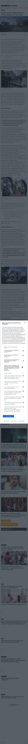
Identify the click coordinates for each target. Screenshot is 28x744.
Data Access (14, 421)
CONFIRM (8, 416)
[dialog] (14, 372)
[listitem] (14, 347)
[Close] (25, 323)
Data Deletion (6, 421)
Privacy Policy (22, 421)
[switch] (23, 350)
